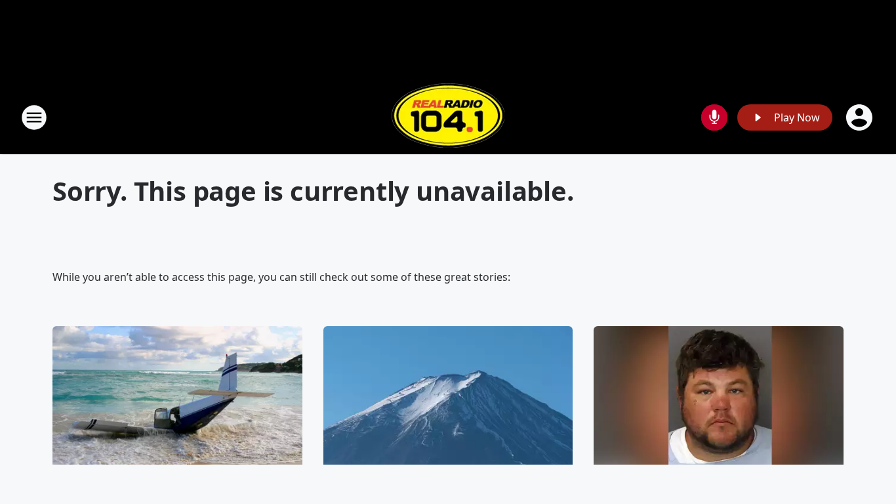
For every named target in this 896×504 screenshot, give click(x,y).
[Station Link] (448, 117)
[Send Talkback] (714, 117)
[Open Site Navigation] (34, 117)
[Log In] (860, 117)
